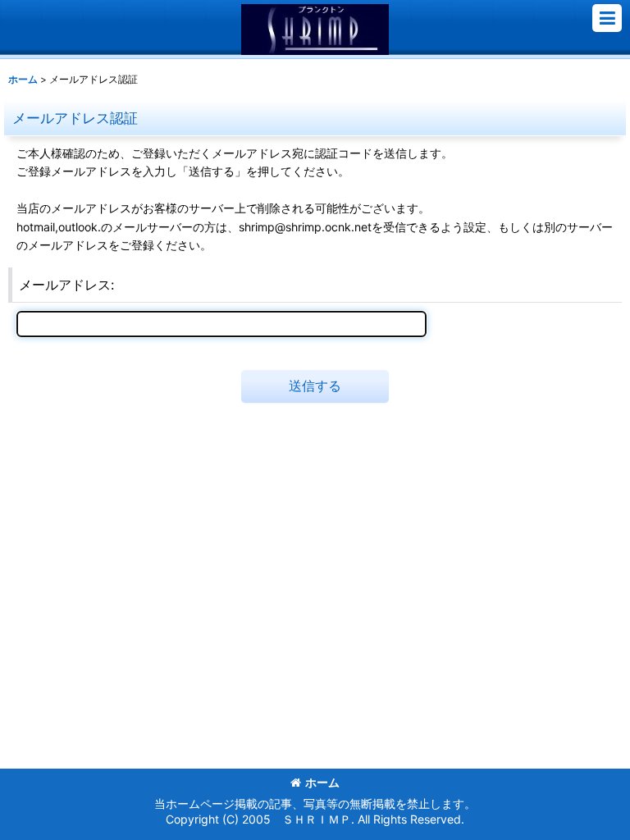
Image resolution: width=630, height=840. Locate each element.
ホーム (322, 782)
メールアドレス (65, 284)
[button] (607, 18)
